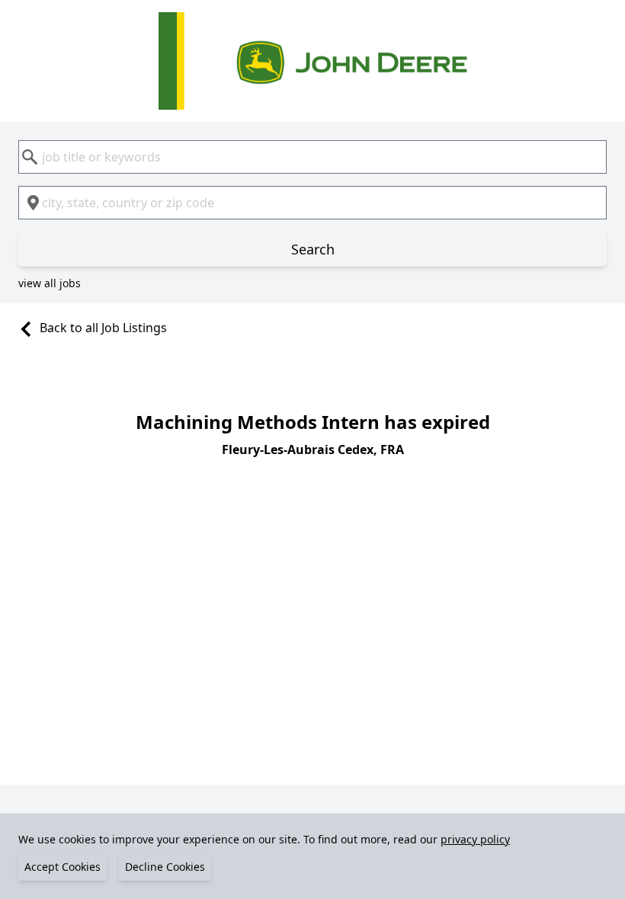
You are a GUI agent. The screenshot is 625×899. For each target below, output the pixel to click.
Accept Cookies (62, 866)
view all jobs (49, 283)
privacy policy (475, 839)
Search (313, 249)
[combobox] (312, 157)
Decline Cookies (165, 866)
